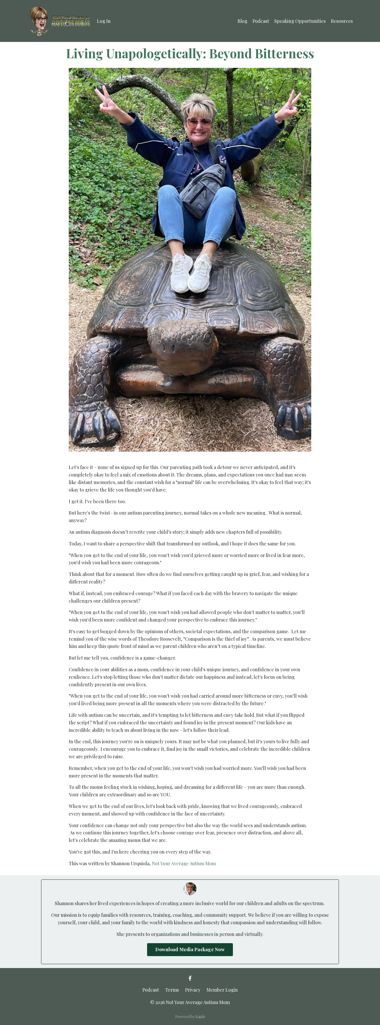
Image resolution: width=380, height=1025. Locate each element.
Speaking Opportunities (300, 21)
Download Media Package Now (190, 949)
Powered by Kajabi (190, 1016)
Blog (242, 21)
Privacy (192, 990)
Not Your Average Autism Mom (184, 863)
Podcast (261, 21)
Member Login (222, 990)
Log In (104, 21)
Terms (172, 990)
